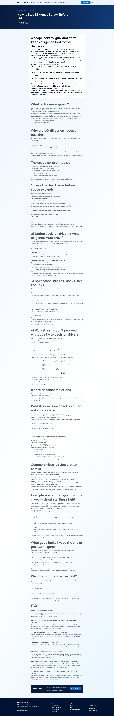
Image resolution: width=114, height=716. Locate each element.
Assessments (55, 711)
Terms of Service (93, 710)
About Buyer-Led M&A (22, 710)
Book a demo (86, 2)
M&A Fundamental (56, 707)
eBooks (71, 705)
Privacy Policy (92, 708)
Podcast (72, 703)
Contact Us (91, 703)
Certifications (55, 705)
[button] (39, 2)
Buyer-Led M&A (55, 709)
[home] (22, 2)
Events (90, 706)
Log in (93, 2)
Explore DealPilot (75, 688)
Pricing (53, 703)
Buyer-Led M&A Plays (75, 709)
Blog (71, 707)
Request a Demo (92, 705)
